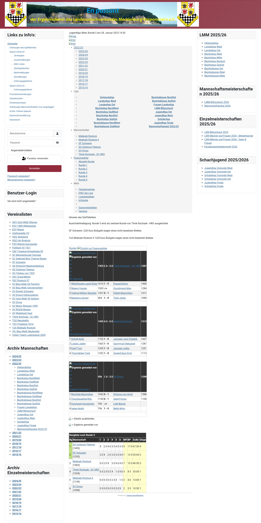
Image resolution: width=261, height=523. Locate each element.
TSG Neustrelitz (20, 320)
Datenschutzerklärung (20, 115)
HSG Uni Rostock (21, 240)
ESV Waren (18, 229)
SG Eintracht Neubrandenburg (28, 266)
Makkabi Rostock (88, 136)
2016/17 (83, 84)
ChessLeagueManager (135, 495)
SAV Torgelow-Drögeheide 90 (27, 251)
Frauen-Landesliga (164, 104)
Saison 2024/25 (17, 52)
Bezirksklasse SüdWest (107, 126)
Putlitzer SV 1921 (21, 247)
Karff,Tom (76, 348)
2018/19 (83, 76)
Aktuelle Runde (86, 161)
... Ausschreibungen (21, 60)
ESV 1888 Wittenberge (24, 226)
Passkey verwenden (37, 158)
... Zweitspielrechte (20, 68)
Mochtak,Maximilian (82, 394)
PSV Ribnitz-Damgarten (24, 244)
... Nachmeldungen (20, 72)
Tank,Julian (119, 297)
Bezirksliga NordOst (107, 115)
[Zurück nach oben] (256, 517)
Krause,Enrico (120, 283)
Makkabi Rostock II (89, 139)
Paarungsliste (81, 158)
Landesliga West (107, 101)
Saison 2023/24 (17, 86)
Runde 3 (83, 172)
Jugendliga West (164, 115)
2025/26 (83, 51)
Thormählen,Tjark (80, 353)
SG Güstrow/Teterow (23, 269)
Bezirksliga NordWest (107, 108)
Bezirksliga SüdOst (107, 119)
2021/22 (83, 65)
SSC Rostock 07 (20, 280)
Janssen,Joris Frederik (125, 339)
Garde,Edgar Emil (122, 353)
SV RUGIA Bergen (21, 309)
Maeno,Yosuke (79, 288)
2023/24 (83, 58)
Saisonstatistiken (88, 207)
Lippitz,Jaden (78, 343)
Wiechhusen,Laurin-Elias (84, 283)
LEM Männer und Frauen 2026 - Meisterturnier (228, 135)
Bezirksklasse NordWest (107, 122)
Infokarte (83, 200)
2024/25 (83, 54)
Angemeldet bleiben (21, 150)
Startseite (12, 43)
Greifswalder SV (20, 233)
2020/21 (83, 69)
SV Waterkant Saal (22, 313)
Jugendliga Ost (164, 111)
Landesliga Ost (107, 104)
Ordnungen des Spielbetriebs (23, 47)
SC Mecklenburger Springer (26, 255)
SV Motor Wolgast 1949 (25, 306)
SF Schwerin (19, 262)
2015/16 (83, 87)
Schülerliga (164, 119)
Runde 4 (83, 176)
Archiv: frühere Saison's (20, 111)
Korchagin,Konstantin (82, 403)
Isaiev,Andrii (77, 408)
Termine (83, 211)
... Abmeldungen (19, 77)
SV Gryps (17, 302)
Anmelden (34, 168)
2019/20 (83, 73)
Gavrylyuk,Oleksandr (124, 343)
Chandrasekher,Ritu (81, 399)
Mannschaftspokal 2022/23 (164, 126)
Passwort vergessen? (18, 176)
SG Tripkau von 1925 (23, 273)
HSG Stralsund (20, 236)
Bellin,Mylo (119, 408)
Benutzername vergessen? (21, 179)
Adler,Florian (120, 399)
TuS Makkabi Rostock (23, 327)
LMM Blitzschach (164, 108)
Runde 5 (83, 179)
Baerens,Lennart (80, 297)
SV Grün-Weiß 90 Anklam (25, 298)
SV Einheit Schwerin (23, 291)
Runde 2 (83, 168)
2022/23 (78, 47)
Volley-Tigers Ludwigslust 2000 (29, 335)
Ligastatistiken (86, 196)
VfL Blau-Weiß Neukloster (25, 331)
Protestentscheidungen (20, 94)
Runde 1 (83, 165)
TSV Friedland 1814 (22, 324)
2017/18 (83, 80)
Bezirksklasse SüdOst (164, 101)
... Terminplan (18, 55)
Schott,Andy (77, 339)
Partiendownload (18, 103)
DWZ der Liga (86, 193)
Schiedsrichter (16, 98)
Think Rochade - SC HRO (25, 316)
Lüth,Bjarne (119, 403)
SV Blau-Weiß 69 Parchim (26, 284)
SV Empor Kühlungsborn (25, 295)
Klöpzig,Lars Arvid (123, 394)
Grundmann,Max (122, 288)
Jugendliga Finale (163, 122)
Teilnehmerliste (87, 189)
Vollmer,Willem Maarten (84, 293)
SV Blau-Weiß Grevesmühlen (27, 287)
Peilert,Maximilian (122, 293)
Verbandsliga (107, 97)
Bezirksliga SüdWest (107, 111)
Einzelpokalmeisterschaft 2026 (220, 146)
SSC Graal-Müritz (21, 276)
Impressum (15, 119)
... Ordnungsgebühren (22, 81)
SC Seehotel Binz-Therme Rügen (29, 258)
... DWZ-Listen (18, 64)
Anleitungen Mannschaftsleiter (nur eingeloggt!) (32, 107)
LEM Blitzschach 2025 (216, 132)
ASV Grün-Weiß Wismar (24, 222)
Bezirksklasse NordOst (163, 97)
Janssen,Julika (121, 348)
